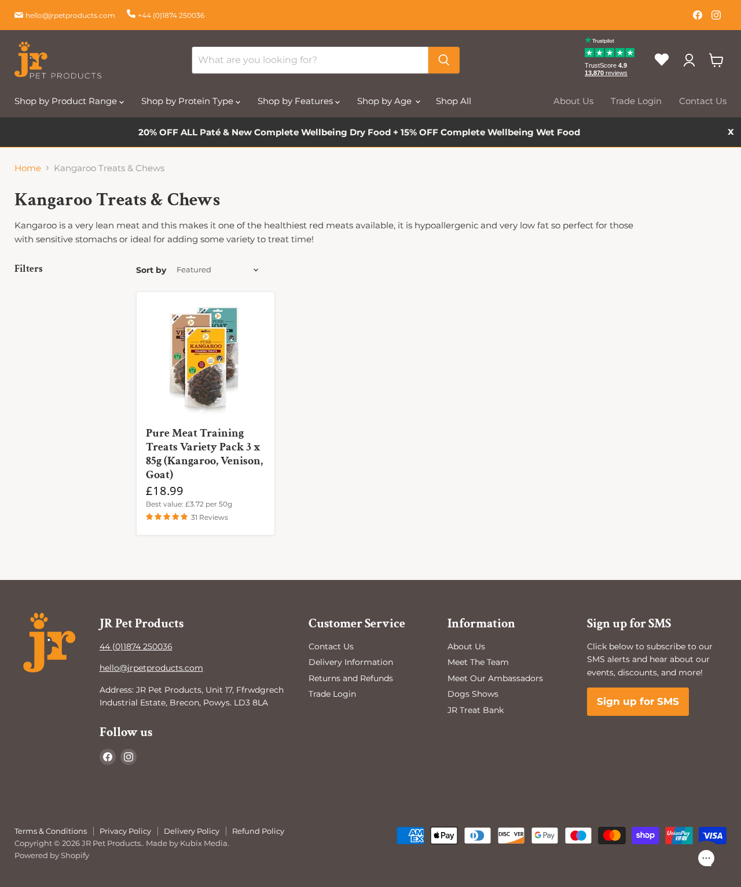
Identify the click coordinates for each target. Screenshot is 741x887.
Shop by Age (385, 100)
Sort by (151, 270)
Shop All (453, 100)
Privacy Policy (125, 831)
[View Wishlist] (666, 69)
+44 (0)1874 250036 (171, 15)
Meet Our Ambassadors (495, 678)
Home (27, 168)
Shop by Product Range (66, 100)
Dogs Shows (472, 694)
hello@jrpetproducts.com (70, 15)
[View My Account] (689, 60)
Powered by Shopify (51, 855)
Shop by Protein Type (188, 100)
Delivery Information (351, 662)
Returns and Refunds (351, 678)
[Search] (444, 60)
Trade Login (636, 100)
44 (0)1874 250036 (136, 646)
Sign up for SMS (638, 701)
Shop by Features (296, 100)
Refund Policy (258, 831)
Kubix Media (204, 843)
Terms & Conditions (50, 831)
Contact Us (703, 100)
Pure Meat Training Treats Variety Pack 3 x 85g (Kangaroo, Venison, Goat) (204, 454)
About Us (573, 100)
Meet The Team (478, 662)
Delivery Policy (191, 831)
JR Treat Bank (475, 710)
